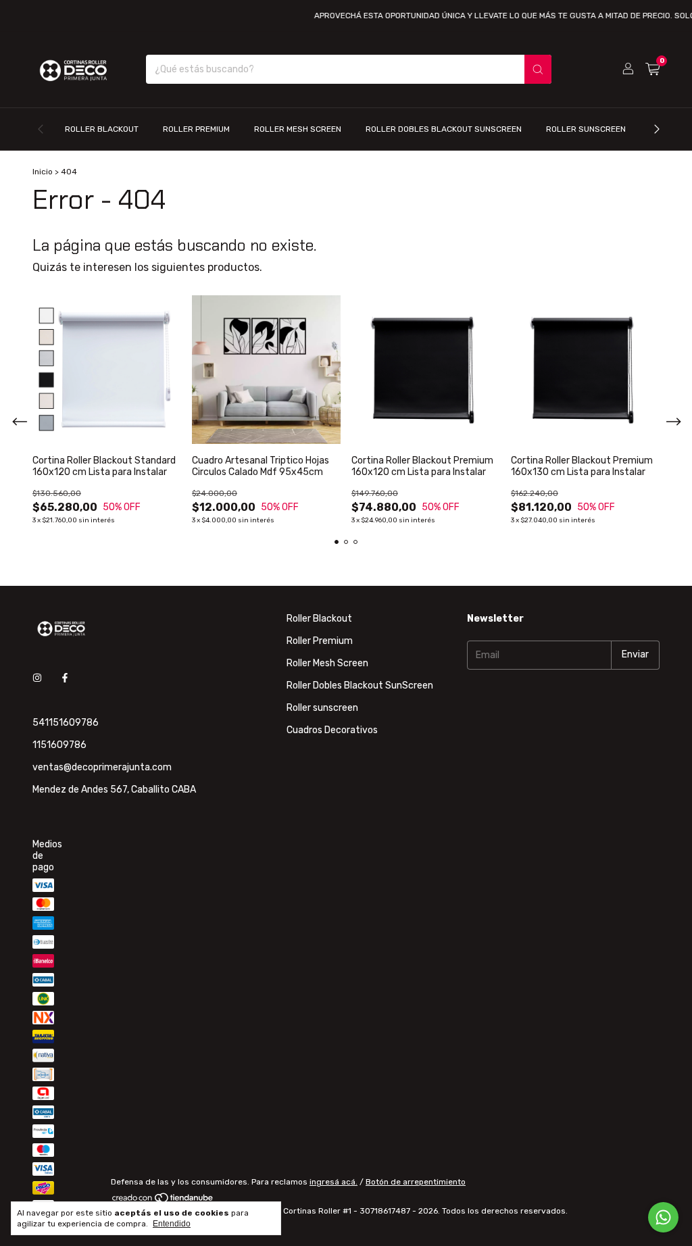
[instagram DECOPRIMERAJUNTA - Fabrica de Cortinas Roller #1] (37, 678)
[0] (652, 69)
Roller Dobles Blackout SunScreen (444, 129)
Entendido (172, 1223)
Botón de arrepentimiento (416, 1182)
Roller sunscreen (586, 129)
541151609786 (65, 722)
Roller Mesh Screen (297, 129)
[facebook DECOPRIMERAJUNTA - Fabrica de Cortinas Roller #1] (65, 678)
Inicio (42, 171)
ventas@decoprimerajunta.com (102, 767)
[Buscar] (537, 69)
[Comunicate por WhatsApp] (663, 1217)
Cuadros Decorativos (332, 730)
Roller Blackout (102, 129)
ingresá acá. (333, 1182)
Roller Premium (196, 129)
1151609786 (59, 745)
